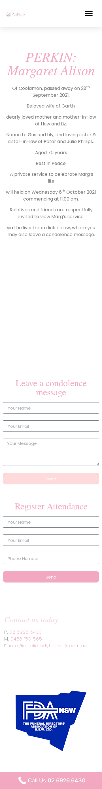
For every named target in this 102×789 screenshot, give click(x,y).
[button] (88, 13)
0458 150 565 (26, 639)
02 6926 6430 (25, 632)
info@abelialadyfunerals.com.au (48, 646)
